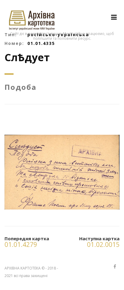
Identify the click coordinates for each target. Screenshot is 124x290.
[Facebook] (114, 267)
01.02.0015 (103, 244)
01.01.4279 (21, 244)
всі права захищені (31, 275)
